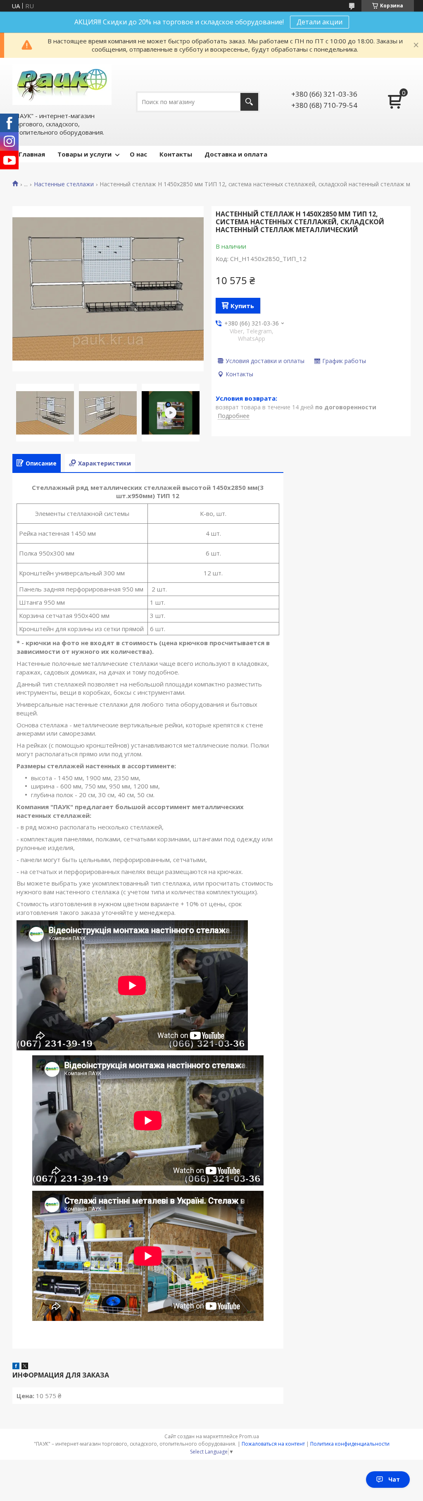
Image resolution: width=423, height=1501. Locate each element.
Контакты (175, 154)
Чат (394, 1479)
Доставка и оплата (235, 154)
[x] (24, 1367)
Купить (242, 306)
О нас (138, 154)
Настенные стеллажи (64, 184)
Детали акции (319, 21)
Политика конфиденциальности (350, 1443)
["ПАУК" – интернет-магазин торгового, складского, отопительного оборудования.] (62, 84)
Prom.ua (249, 1436)
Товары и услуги (84, 154)
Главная (32, 154)
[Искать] (249, 102)
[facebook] (15, 1367)
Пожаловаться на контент (273, 1443)
